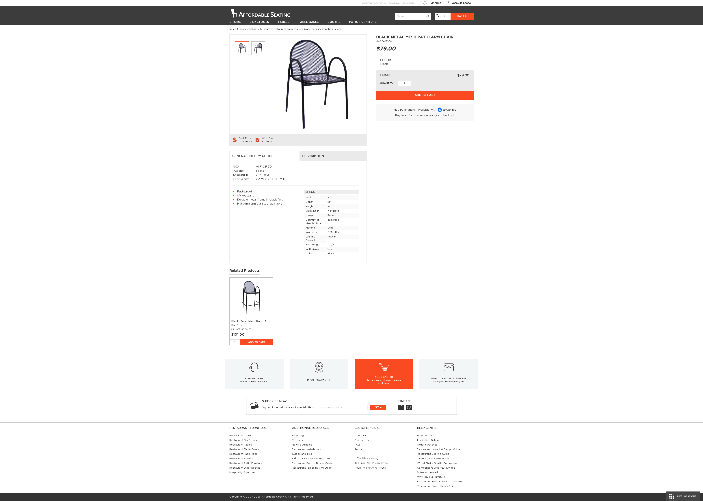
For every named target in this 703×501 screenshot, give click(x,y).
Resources (298, 440)
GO (377, 407)
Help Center (408, 3)
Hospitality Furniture (242, 472)
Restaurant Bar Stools (243, 440)
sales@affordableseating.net (448, 381)
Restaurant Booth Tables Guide (436, 486)
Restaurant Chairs (240, 435)
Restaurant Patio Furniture (245, 463)
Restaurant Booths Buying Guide (312, 463)
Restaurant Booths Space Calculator (440, 481)
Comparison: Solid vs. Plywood (436, 468)
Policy (358, 449)
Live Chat (435, 3)
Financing (394, 3)
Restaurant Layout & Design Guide (438, 449)
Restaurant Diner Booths (244, 468)
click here (383, 383)
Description (313, 156)
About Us (367, 3)
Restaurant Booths (241, 458)
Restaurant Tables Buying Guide (312, 468)
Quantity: (387, 83)
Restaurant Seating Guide (433, 454)
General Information (252, 156)
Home (232, 29)
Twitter (409, 407)
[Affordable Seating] (264, 13)
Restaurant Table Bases (244, 449)
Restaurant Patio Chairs (287, 29)
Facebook (401, 407)
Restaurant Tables (240, 445)
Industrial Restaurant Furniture (311, 458)
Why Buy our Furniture (431, 477)
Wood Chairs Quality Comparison (437, 463)
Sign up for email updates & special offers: (288, 407)
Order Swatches (427, 445)
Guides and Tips (302, 454)
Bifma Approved (427, 472)
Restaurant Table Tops (243, 454)
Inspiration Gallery (428, 440)
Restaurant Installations (306, 449)
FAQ (357, 445)
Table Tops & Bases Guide (433, 458)
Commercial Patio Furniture (254, 29)
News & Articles (302, 445)
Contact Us (380, 3)
